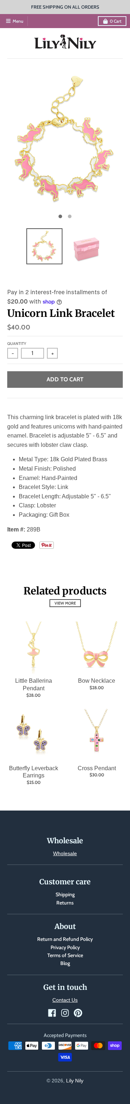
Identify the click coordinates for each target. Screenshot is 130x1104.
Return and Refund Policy (65, 939)
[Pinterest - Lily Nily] (78, 1013)
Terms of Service (65, 955)
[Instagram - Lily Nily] (65, 1013)
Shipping (65, 894)
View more (65, 603)
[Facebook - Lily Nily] (52, 1013)
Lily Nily (74, 1080)
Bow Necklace (96, 681)
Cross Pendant (97, 768)
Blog (65, 963)
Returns (65, 902)
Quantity (16, 343)
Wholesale (65, 853)
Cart (115, 21)
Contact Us (65, 1000)
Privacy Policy (65, 947)
